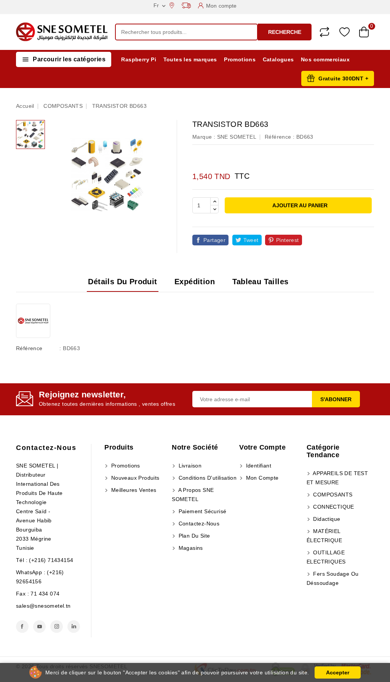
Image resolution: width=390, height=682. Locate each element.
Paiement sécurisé (201, 511)
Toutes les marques (190, 59)
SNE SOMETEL (236, 137)
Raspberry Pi (138, 59)
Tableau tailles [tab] (260, 281)
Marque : (203, 137)
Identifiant (257, 466)
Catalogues (278, 59)
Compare (324, 32)
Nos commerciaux (325, 59)
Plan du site (193, 536)
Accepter (337, 672)
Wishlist (344, 32)
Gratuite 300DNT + (343, 78)
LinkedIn (73, 626)
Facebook (22, 626)
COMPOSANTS (332, 494)
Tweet (251, 240)
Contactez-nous (46, 447)
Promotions (240, 59)
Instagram (56, 626)
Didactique (326, 519)
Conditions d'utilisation (207, 478)
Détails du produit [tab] (122, 281)
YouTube (39, 626)
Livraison (189, 466)
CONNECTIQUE (333, 507)
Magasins (190, 548)
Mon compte (261, 478)
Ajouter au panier (299, 205)
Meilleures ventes (132, 490)
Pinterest (287, 240)
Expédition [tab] (194, 281)
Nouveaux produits (134, 478)
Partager (214, 240)
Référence (29, 348)
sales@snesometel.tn (43, 606)
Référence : (279, 137)
